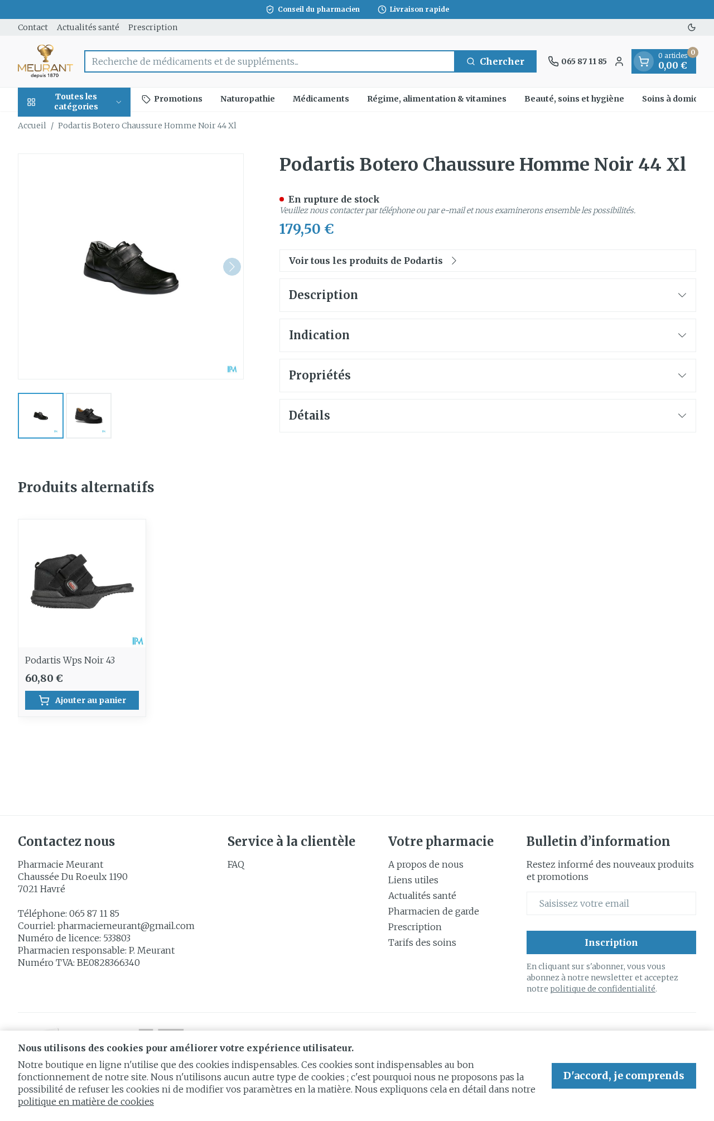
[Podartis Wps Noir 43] (82, 583)
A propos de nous (426, 864)
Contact (33, 27)
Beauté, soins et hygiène (574, 99)
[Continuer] (232, 267)
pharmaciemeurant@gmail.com (126, 925)
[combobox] (269, 61)
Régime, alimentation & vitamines (436, 99)
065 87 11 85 (94, 913)
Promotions (178, 99)
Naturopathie (247, 99)
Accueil (32, 126)
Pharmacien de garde (433, 911)
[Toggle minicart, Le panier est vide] (644, 61)
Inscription (611, 942)
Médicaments (321, 99)
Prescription (152, 27)
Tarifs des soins (422, 942)
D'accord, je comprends (623, 1075)
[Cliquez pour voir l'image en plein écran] (130, 266)
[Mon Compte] (619, 61)
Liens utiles (413, 880)
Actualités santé (88, 27)
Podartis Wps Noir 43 (70, 660)
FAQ (236, 864)
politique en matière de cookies (86, 1101)
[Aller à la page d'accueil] (45, 61)
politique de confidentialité (602, 989)
